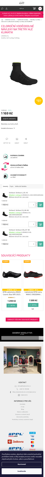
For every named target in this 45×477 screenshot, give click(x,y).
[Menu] (40, 8)
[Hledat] (2, 8)
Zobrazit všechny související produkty (22, 319)
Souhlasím (21, 471)
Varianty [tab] (5, 186)
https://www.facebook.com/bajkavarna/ (24, 392)
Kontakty (22, 404)
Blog (22, 409)
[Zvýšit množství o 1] (36, 203)
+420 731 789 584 (24, 389)
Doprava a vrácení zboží (22, 414)
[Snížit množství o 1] (36, 206)
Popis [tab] (11, 186)
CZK (20, 8)
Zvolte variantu (9, 119)
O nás (22, 407)
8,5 (33, 309)
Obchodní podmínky (22, 417)
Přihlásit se (41, 338)
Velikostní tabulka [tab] (20, 186)
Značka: (10, 38)
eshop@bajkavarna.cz (24, 386)
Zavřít (12, 135)
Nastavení (22, 464)
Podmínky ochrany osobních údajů (22, 419)
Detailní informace (7, 128)
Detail (12, 305)
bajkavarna (24, 395)
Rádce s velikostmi (22, 412)
